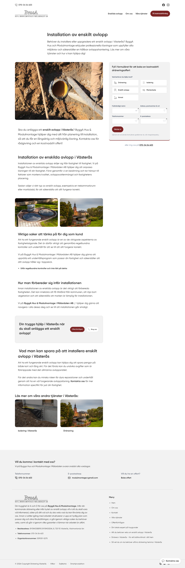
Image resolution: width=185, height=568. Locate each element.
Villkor (52, 564)
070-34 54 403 (146, 145)
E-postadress (145, 116)
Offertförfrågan (77, 329)
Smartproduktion (77, 564)
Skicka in (117, 129)
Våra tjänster (141, 13)
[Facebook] (163, 5)
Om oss (129, 13)
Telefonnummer (118, 116)
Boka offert (126, 478)
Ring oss (94, 329)
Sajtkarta (62, 564)
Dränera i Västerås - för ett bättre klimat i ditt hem (132, 537)
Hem (113, 503)
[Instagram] (168, 5)
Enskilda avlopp (115, 13)
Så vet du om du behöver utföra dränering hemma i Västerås (137, 542)
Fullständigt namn (118, 106)
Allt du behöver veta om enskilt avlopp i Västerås (132, 532)
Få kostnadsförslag (160, 13)
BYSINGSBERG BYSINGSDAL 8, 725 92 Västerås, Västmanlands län (57, 529)
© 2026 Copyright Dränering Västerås (30, 564)
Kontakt (115, 513)
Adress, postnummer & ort (150, 106)
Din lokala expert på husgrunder (125, 527)
